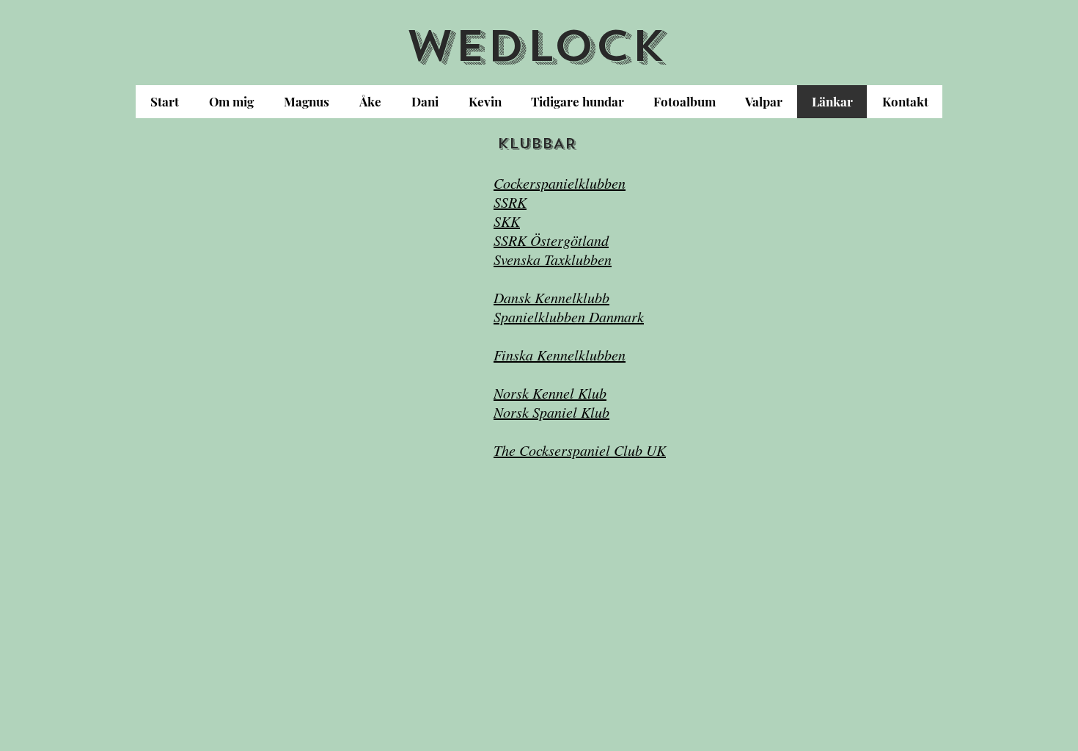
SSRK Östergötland (551, 240)
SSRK (510, 201)
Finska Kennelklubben (560, 354)
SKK (507, 221)
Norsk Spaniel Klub (551, 411)
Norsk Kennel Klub (550, 392)
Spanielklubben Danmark (569, 316)
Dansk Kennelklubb (551, 297)
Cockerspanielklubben (560, 182)
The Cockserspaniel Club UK (580, 450)
